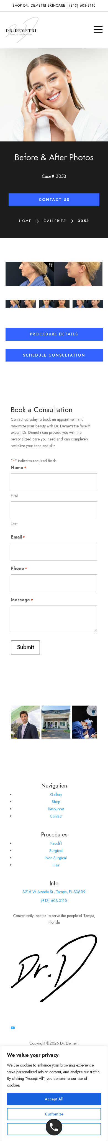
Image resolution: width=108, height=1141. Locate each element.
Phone (19, 568)
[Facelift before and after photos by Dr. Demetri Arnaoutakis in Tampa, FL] (54, 274)
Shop (56, 801)
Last (14, 523)
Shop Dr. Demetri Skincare (38, 5)
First (14, 495)
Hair (56, 865)
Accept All (54, 1099)
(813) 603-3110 (82, 5)
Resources (56, 809)
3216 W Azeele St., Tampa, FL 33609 (54, 892)
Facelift (56, 843)
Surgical (56, 850)
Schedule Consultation (54, 355)
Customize (54, 1114)
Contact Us (54, 199)
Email (18, 537)
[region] (54, 1093)
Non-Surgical (56, 858)
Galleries (54, 220)
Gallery (56, 794)
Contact (56, 816)
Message (22, 600)
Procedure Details (54, 334)
